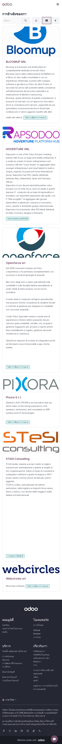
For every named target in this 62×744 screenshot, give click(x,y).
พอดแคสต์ (37, 673)
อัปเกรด (5, 660)
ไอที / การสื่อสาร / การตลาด (35, 117)
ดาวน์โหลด (38, 625)
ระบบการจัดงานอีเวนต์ (43, 670)
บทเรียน (5, 625)
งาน (35, 665)
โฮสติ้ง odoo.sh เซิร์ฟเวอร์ (14, 651)
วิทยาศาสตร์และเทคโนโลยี (17, 219)
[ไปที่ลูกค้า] (31, 42)
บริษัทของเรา (39, 651)
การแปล (37, 637)
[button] (57, 4)
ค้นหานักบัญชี (8, 672)
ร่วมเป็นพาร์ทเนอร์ (10, 680)
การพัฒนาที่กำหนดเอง (12, 663)
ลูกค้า (35, 680)
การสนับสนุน (8, 656)
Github (36, 630)
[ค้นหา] (25, 20)
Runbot (37, 633)
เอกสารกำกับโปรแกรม (12, 628)
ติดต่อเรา (37, 661)
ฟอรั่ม (4, 632)
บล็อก (35, 677)
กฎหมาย (37, 685)
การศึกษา (6, 666)
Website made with (27, 740)
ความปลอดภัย (39, 689)
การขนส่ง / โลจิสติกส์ (15, 556)
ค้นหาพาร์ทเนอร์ (9, 677)
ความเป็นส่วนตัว (50, 685)
